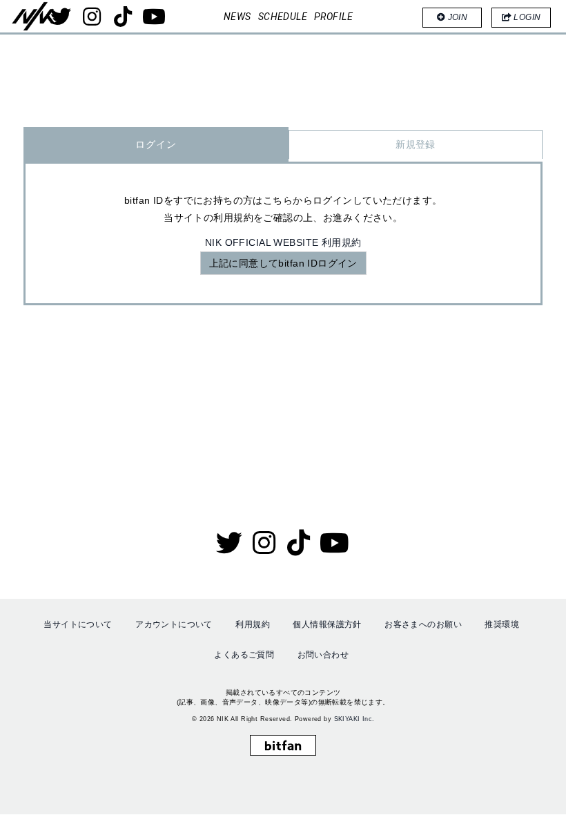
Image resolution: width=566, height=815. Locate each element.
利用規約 (252, 624)
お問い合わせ (323, 655)
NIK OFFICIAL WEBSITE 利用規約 (283, 242)
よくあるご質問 (244, 655)
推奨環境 (502, 624)
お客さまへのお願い (423, 624)
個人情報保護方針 (327, 624)
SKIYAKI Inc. (354, 719)
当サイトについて (77, 624)
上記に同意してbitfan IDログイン (283, 263)
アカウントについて (174, 624)
